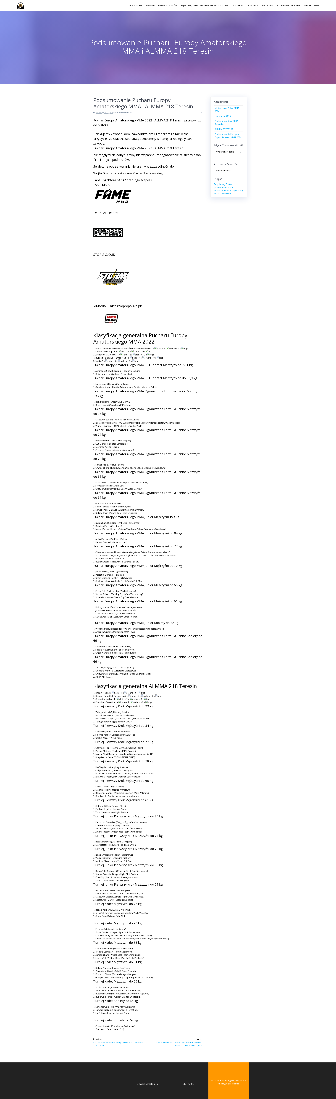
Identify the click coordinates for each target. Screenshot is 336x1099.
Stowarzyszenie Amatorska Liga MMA (298, 5)
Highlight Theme (230, 1083)
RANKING (150, 5)
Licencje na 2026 (223, 116)
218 (111, 112)
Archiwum (226, 193)
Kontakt (253, 5)
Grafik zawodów (167, 5)
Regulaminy (135, 5)
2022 (106, 112)
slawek (99, 112)
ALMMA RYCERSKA (224, 129)
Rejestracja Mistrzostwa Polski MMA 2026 (204, 5)
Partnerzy (268, 5)
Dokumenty (238, 5)
